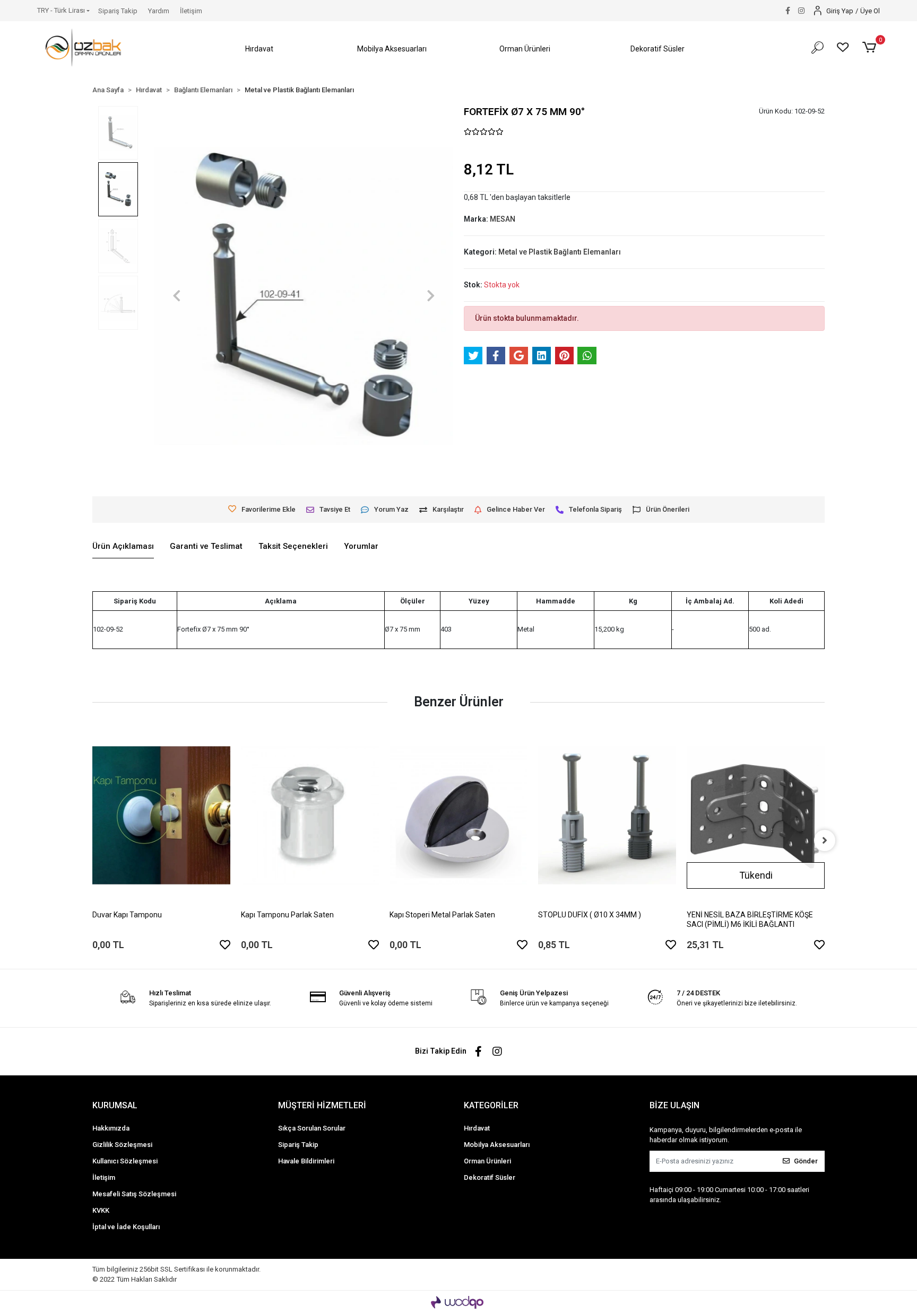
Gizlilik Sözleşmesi (122, 1145)
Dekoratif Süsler (489, 1177)
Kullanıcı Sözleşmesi (125, 1161)
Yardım (158, 11)
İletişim (191, 11)
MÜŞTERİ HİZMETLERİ (322, 1105)
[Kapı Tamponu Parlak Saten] (310, 815)
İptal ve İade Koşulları (126, 1227)
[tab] (123, 546)
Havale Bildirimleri (306, 1161)
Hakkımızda (110, 1128)
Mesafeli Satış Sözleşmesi (134, 1194)
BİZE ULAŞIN (674, 1105)
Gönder (806, 1161)
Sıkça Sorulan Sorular (311, 1128)
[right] (824, 840)
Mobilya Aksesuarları (497, 1145)
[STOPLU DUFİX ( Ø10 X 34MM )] (607, 815)
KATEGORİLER (491, 1105)
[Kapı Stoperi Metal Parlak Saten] (458, 815)
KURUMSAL (114, 1105)
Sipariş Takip (117, 11)
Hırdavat (477, 1128)
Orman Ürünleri (487, 1161)
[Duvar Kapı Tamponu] (161, 815)
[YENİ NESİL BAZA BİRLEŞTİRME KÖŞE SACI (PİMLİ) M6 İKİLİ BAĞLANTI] (756, 815)
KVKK (100, 1210)
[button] (259, 49)
